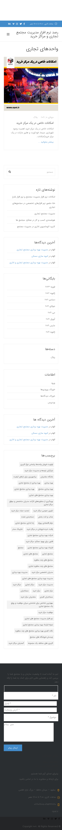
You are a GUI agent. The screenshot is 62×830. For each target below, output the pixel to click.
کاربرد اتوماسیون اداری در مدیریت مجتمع (36, 226)
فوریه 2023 (50, 287)
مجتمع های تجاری (30, 553)
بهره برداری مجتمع (45, 489)
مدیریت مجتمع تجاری (44, 213)
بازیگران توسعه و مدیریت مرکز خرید (39, 470)
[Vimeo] (13, 24)
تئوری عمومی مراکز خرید (43, 510)
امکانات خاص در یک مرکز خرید (35, 123)
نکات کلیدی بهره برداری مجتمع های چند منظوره (34, 630)
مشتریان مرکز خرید (28, 597)
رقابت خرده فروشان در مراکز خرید (40, 529)
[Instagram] (17, 24)
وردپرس (51, 402)
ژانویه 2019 (50, 332)
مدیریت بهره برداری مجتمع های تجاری (37, 578)
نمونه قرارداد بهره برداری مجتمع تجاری (38, 624)
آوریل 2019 (50, 319)
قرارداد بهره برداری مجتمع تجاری (40, 547)
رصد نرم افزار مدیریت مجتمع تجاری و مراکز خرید (37, 34)
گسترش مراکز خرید (16, 643)
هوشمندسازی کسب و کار (46, 766)
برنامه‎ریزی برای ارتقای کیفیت (24, 476)
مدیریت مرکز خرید (45, 584)
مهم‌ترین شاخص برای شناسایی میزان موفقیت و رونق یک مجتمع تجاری (32, 605)
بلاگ (35, 117)
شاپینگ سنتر (17, 529)
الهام (53, 249)
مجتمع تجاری (47, 553)
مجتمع (20, 547)
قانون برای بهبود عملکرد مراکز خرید (39, 541)
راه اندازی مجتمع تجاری (24, 523)
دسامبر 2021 (50, 300)
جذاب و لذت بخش (45, 516)
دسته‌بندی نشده (27, 516)
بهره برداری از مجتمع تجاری (29, 482)
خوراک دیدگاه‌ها (47, 396)
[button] (9, 171)
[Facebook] (24, 24)
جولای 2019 (50, 306)
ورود (53, 383)
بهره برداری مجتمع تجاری (24, 489)
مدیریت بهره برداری (20, 572)
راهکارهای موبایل (50, 762)
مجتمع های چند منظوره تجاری (41, 566)
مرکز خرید (36, 590)
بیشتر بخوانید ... (46, 142)
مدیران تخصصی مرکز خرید (42, 572)
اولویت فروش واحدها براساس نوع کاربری (36, 464)
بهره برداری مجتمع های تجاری (41, 495)
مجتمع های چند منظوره (43, 560)
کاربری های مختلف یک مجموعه (40, 643)
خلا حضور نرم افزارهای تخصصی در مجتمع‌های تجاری (33, 205)
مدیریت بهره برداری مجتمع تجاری (32, 249)
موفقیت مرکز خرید (45, 612)
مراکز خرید (17, 584)
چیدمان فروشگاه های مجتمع (41, 637)
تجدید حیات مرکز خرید (20, 510)
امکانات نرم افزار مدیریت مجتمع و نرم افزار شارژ (33, 197)
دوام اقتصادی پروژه (45, 523)
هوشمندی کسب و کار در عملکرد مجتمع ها (35, 220)
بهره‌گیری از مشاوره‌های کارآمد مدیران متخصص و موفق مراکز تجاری (31, 503)
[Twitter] (21, 24)
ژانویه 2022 (50, 293)
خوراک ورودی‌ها (47, 389)
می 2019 (51, 312)
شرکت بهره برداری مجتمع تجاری (40, 535)
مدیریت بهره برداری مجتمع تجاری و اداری (28, 262)
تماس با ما (53, 770)
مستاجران (25, 590)
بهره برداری (48, 482)
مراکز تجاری (29, 584)
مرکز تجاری (48, 590)
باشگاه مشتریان (46, 476)
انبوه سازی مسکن (39, 256)
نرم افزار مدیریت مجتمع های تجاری (39, 618)
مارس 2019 (50, 325)
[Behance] (9, 24)
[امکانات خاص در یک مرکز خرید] (31, 84)
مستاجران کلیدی (46, 597)
